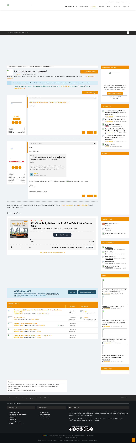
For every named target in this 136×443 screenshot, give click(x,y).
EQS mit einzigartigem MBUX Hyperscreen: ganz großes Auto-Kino (114, 340)
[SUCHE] (127, 2)
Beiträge (10, 131)
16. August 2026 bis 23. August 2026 (25, 329)
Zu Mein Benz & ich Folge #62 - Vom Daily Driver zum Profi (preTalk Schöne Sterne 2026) (38, 311)
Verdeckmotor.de (45, 418)
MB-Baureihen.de (14, 412)
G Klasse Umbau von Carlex (112, 124)
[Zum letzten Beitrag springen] (81, 311)
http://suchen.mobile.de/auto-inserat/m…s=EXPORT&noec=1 (48, 102)
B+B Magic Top (109, 252)
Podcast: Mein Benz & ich (43, 313)
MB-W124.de (12, 416)
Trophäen (11, 129)
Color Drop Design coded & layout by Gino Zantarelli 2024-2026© (62, 435)
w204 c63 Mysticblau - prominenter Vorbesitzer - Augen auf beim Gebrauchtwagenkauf (48, 158)
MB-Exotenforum (35, 319)
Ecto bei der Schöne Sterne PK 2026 (25, 324)
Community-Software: (68, 437)
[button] (124, 2)
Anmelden (110, 2)
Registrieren (119, 2)
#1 (95, 98)
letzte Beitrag (65, 86)
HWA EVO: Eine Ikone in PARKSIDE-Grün (113, 306)
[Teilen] (96, 92)
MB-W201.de (12, 418)
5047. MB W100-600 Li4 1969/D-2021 (115, 233)
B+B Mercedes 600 (110, 257)
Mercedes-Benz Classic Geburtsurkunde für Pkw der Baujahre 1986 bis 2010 (114, 291)
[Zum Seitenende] (133, 440)
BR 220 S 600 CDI (19, 318)
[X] (74, 429)
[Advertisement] (68, 49)
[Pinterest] (88, 429)
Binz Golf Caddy (109, 261)
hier (66, 83)
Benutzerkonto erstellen (87, 292)
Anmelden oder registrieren (115, 93)
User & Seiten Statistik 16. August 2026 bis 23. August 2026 (33, 335)
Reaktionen (11, 128)
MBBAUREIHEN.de (19, 88)
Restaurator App (44, 412)
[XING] (91, 429)
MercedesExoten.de (15, 422)
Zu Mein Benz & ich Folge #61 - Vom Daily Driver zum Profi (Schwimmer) (115, 130)
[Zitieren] (88, 132)
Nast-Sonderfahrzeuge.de (16, 424)
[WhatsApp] (81, 429)
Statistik (39, 331)
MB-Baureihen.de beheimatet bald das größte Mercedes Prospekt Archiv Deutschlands (113, 357)
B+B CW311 (108, 247)
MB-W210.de (12, 420)
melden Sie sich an (82, 205)
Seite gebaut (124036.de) (112, 224)
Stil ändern (124, 398)
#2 (95, 143)
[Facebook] (70, 429)
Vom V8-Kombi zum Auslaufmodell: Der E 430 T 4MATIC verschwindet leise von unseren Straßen (114, 322)
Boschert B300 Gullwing (112, 266)
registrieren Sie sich (67, 205)
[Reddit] (77, 429)
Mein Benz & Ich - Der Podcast (17, 414)
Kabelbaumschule (45, 414)
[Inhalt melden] (83, 132)
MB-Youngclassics (45, 416)
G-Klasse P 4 (108, 228)
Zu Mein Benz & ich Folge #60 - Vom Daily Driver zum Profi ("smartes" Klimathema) (115, 137)
